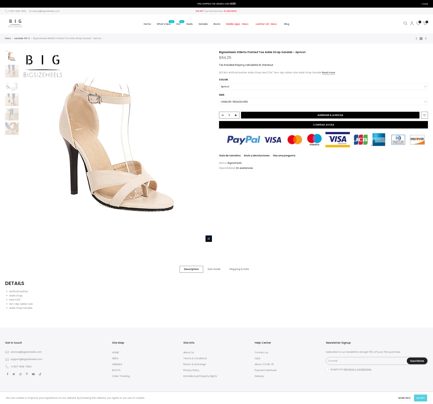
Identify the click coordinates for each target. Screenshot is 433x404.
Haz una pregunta (284, 155)
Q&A (257, 358)
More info (404, 398)
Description (191, 269)
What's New (165, 23)
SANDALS (117, 364)
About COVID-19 (264, 364)
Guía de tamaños (230, 155)
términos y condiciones (357, 369)
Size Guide (214, 269)
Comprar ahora (323, 124)
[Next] (208, 147)
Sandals (203, 24)
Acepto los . (351, 369)
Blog (286, 24)
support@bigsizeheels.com (26, 359)
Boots (217, 24)
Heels (189, 24)
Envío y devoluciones (257, 155)
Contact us (261, 352)
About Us (188, 352)
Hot (179, 23)
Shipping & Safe (239, 269)
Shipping (240, 65)
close (425, 3)
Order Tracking (121, 376)
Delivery (259, 376)
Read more (328, 72)
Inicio (8, 38)
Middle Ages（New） (238, 24)
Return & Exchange (194, 364)
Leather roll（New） (267, 24)
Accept (420, 398)
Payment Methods (266, 370)
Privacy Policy (191, 370)
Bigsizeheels (235, 163)
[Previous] (26, 147)
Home (147, 24)
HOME (115, 352)
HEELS (115, 358)
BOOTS (116, 370)
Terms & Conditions (195, 358)
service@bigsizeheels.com (46, 11)
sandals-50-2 (22, 38)
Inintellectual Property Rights (200, 376)
